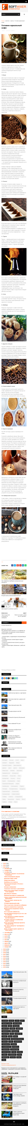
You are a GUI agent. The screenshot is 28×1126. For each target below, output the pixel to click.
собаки (4, 796)
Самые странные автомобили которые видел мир (18, 1113)
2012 (4, 963)
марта (6, 943)
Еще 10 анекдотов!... (7, 849)
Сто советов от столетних (10, 811)
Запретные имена (9, 880)
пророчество (6, 791)
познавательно (13, 788)
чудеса (4, 801)
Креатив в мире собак (10, 878)
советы (12, 20)
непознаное (14, 786)
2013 (4, 961)
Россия (11, 760)
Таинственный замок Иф (14, 705)
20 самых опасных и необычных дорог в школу (13, 920)
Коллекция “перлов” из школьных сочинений (14, 874)
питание (5, 788)
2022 (4, 865)
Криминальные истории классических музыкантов (15, 742)
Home (3, 20)
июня (6, 938)
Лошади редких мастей (14, 711)
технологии (11, 799)
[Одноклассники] (4, 678)
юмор (10, 801)
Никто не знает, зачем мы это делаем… (13, 901)
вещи (17, 762)
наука (17, 783)
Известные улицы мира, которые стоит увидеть (14, 891)
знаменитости (6, 773)
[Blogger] (11, 678)
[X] (9, 678)
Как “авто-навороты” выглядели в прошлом (14, 926)
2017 (4, 954)
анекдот (5, 762)
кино (19, 775)
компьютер (5, 778)
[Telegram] (17, 678)
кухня (4, 781)
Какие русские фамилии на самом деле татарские (19, 1087)
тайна (4, 799)
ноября (6, 870)
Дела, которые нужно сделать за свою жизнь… (14, 929)
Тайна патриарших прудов (12, 876)
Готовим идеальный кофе (11, 903)
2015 (4, 958)
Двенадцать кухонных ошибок (9, 608)
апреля (6, 941)
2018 (4, 952)
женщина (21, 768)
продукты (22, 788)
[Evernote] (15, 678)
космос (13, 778)
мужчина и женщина (8, 783)
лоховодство (11, 781)
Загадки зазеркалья (10, 887)
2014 (4, 960)
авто (22, 760)
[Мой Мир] (6, 678)
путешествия (6, 794)
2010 (4, 967)
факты (18, 799)
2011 (4, 965)
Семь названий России (14, 723)
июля (6, 936)
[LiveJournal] (13, 678)
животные (5, 770)
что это (13, 1057)
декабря (7, 868)
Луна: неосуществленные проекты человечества (14, 923)
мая (5, 939)
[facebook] (26, 1)
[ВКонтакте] (2, 678)
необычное (6, 786)
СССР (17, 760)
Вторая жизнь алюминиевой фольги (11, 595)
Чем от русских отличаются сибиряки (15, 905)
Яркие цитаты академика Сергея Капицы (14, 909)
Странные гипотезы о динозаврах (14, 888)
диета (15, 768)
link (2, 561)
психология (15, 791)
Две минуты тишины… (10, 893)
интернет (5, 775)
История (5, 760)
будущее (11, 762)
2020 (4, 949)
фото (23, 799)
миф (18, 781)
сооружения (18, 796)
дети (10, 768)
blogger (24, 622)
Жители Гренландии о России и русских (13, 884)
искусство (13, 775)
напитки (7, 20)
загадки (12, 770)
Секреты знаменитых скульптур (13, 907)
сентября (7, 932)
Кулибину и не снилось (11, 882)
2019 (4, 951)
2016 (4, 956)
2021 (4, 867)
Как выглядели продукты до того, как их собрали (15, 914)
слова (13, 1052)
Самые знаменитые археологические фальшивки (15, 898)
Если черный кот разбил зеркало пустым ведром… (14, 917)
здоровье (19, 770)
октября (7, 872)
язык (15, 801)
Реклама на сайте (5, 1063)
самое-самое (15, 794)
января (6, 946)
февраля (7, 945)
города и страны (7, 765)
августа (6, 934)
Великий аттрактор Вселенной (16, 717)
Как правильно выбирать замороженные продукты (12, 581)
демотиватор (17, 765)
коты (18, 778)
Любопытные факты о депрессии (14, 895)
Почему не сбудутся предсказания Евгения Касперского (14, 737)
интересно (15, 773)
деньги (4, 768)
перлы (22, 786)
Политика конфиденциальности (8, 1065)
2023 (4, 863)
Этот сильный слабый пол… (12, 911)
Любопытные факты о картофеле (17, 693)
